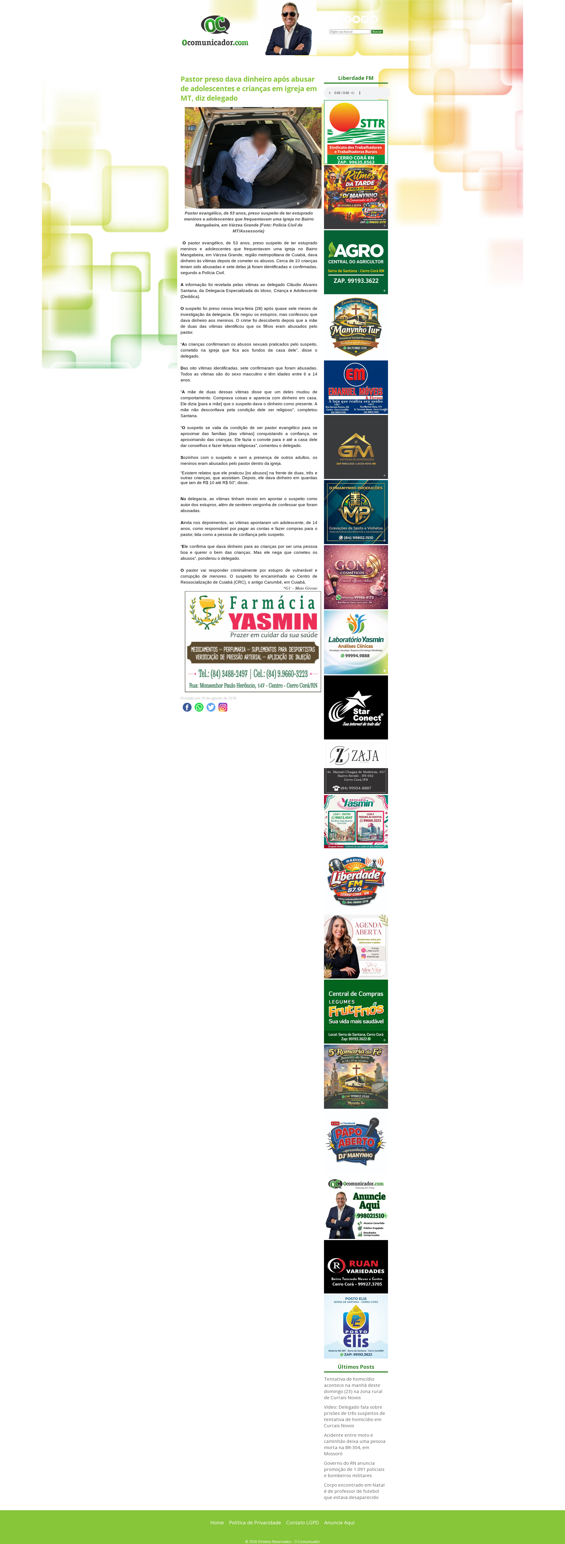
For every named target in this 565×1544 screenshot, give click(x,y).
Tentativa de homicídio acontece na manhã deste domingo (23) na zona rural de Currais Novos (353, 1388)
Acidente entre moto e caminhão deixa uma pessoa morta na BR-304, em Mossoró (355, 1444)
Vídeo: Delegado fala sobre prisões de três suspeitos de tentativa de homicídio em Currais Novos (354, 1416)
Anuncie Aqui (339, 1522)
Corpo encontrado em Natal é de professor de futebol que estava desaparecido (354, 1491)
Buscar (377, 31)
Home (217, 1522)
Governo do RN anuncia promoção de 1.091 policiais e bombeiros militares (354, 1469)
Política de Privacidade (255, 1522)
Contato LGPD (302, 1522)
